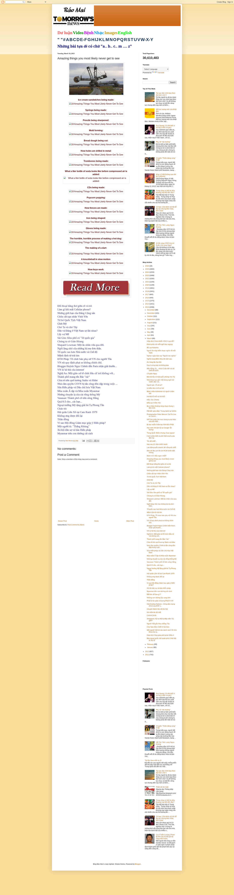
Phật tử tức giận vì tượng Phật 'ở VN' (160, 601)
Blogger (138, 864)
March (149, 338)
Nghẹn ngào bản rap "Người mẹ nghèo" (161, 356)
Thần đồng (151, 580)
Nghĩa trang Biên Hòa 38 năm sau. (159, 359)
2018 (147, 291)
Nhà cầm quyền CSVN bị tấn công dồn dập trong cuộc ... (161, 546)
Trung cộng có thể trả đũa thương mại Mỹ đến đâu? (165, 191)
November (151, 313)
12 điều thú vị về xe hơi (155, 388)
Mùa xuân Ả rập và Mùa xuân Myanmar (161, 556)
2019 (147, 288)
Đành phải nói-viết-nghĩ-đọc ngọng (160, 344)
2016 (147, 298)
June (149, 329)
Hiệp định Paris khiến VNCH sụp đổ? (160, 341)
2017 (147, 294)
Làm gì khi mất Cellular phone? (158, 467)
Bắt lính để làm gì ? (154, 594)
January (150, 647)
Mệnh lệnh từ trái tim (154, 512)
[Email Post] (83, 440)
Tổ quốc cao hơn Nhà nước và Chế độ (161, 509)
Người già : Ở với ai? (154, 385)
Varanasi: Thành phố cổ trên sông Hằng (161, 562)
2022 (147, 279)
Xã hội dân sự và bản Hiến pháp (159, 588)
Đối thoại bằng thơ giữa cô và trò (159, 464)
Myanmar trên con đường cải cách (159, 591)
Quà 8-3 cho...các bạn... (155, 565)
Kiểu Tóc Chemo (153, 400)
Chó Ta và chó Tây (153, 483)
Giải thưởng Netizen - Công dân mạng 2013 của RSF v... (161, 605)
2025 (147, 269)
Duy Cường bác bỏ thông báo (158, 365)
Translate (160, 73)
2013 (147, 307)
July (148, 326)
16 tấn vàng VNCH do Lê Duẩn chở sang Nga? (165, 244)
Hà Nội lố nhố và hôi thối (156, 396)
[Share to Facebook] (95, 440)
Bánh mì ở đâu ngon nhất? (156, 456)
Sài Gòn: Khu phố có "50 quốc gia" (159, 493)
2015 (147, 301)
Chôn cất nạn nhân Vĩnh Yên (157, 474)
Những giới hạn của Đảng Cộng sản (160, 470)
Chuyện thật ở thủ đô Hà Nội (157, 609)
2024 (147, 272)
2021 (147, 282)
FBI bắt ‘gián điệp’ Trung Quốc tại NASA (161, 411)
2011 (147, 655)
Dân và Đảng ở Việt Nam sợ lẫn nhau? (161, 486)
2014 (147, 304)
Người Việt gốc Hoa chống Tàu (158, 624)
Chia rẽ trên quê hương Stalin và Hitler (161, 542)
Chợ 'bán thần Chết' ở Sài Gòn (158, 627)
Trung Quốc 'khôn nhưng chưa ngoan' (161, 433)
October (150, 316)
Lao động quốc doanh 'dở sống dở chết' (161, 447)
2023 (147, 275)
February (150, 644)
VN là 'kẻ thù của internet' (156, 531)
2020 (147, 285)
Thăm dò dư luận (162, 787)
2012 (147, 651)
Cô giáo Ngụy (152, 374)
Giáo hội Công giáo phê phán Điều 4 (160, 635)
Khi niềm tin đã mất (154, 612)
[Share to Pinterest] (98, 440)
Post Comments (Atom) (75, 525)
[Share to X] (93, 440)
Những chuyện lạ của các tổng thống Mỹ (161, 559)
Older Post (130, 521)
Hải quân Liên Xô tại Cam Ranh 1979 (160, 574)
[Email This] (87, 440)
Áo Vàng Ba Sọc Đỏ (154, 362)
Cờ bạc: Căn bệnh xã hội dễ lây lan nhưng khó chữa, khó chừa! (166, 209)
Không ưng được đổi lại (155, 577)
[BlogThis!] (90, 440)
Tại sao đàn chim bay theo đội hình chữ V (165, 94)
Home (96, 521)
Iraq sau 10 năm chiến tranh (157, 444)
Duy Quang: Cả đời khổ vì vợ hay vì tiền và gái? (165, 126)
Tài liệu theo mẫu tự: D (153, 760)
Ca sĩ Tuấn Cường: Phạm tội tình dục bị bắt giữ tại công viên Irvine (165, 837)
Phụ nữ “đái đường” (163, 142)
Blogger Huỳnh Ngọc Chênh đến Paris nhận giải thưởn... (161, 527)
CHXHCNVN (151, 615)
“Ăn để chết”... (152, 441)
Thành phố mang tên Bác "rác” (158, 539)
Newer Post (62, 521)
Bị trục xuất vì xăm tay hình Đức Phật (160, 424)
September (151, 319)
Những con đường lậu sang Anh (158, 598)
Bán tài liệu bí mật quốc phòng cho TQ (161, 377)
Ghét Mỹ (150, 480)
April (149, 335)
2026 (147, 266)
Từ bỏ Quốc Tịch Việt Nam (156, 477)
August (150, 323)
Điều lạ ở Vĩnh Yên (154, 403)
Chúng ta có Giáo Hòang (156, 496)
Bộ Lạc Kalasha (152, 348)
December (151, 310)
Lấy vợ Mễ (151, 489)
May (149, 332)
